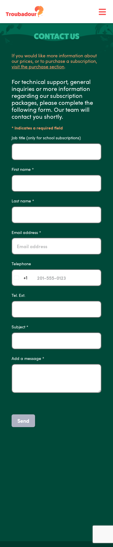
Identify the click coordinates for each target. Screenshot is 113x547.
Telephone (21, 263)
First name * (23, 169)
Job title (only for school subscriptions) (46, 138)
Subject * (20, 327)
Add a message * (28, 358)
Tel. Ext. (18, 295)
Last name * (23, 201)
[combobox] (20, 278)
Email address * (26, 232)
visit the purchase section (38, 66)
